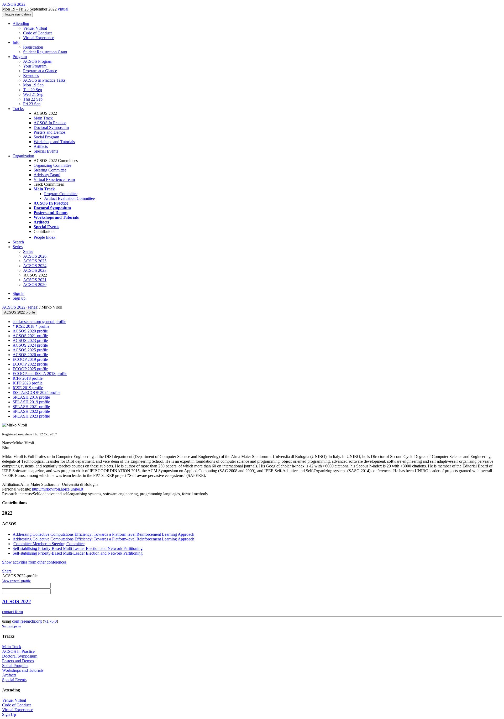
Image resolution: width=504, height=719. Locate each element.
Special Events (46, 151)
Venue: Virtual (35, 28)
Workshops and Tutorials (54, 141)
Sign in (18, 293)
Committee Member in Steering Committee (49, 543)
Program (20, 56)
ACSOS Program (37, 61)
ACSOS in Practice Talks (44, 80)
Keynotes (31, 75)
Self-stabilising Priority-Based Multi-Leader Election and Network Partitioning (78, 548)
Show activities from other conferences (34, 562)
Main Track (43, 118)
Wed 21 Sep (33, 94)
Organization (23, 156)
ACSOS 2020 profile (30, 331)
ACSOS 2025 (34, 261)
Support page (11, 626)
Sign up (19, 298)
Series (28, 251)
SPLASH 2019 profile (31, 402)
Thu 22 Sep (33, 99)
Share (7, 571)
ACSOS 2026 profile (30, 354)
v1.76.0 (50, 621)
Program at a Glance (40, 71)
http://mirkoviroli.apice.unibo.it (57, 489)
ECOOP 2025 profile (30, 369)
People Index (44, 237)
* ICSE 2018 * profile (31, 326)
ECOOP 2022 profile (30, 364)
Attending (21, 23)
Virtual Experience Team (54, 179)
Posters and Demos (49, 132)
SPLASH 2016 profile (31, 397)
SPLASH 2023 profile (31, 416)
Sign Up (9, 714)
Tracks (18, 108)
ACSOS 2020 (34, 284)
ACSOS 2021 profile (30, 336)
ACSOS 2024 (34, 265)
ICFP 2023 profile (28, 383)
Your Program (34, 66)
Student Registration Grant (45, 52)
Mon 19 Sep (33, 85)
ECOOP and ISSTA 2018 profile (40, 373)
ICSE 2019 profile (28, 387)
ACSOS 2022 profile (19, 312)
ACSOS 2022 (13, 307)
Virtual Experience (38, 37)
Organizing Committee (52, 165)
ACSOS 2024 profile (30, 345)
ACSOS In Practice (50, 123)
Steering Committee (50, 170)
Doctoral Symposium (51, 127)
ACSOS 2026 (34, 256)
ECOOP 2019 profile (30, 359)
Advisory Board (47, 175)
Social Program (46, 137)
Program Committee (60, 193)
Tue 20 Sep (32, 89)
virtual (63, 9)
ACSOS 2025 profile (30, 350)
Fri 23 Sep (31, 104)
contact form (12, 611)
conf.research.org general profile (39, 321)
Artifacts (41, 146)
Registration (33, 47)
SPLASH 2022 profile (31, 411)
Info (16, 42)
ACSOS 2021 (34, 280)
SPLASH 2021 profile (31, 406)
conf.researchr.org (27, 621)
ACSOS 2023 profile (30, 340)
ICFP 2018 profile (28, 378)
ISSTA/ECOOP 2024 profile (36, 392)
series (32, 307)
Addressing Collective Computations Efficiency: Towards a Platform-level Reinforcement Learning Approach (103, 534)
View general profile (16, 581)
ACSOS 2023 (34, 270)
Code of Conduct (37, 33)
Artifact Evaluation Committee (69, 198)
